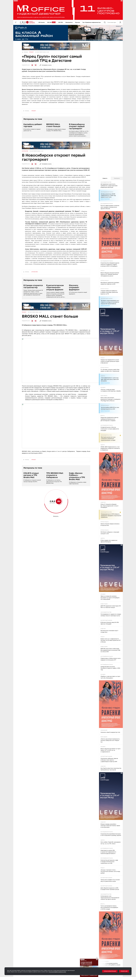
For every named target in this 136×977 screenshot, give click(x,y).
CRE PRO (60, 22)
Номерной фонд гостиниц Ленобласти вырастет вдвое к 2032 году (110, 668)
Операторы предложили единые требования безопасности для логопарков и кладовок (109, 419)
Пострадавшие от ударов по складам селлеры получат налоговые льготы (111, 614)
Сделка (103, 375)
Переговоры (104, 395)
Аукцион (103, 387)
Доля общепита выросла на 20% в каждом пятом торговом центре (110, 888)
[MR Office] (68, 10)
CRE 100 (49, 22)
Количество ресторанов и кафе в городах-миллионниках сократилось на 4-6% (109, 861)
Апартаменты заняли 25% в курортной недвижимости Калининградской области (108, 852)
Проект (103, 270)
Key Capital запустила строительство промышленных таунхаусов (111, 769)
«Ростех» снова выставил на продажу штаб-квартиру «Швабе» (111, 390)
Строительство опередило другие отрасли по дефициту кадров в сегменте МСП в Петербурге (110, 264)
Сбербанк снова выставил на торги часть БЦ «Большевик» (110, 677)
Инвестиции (104, 603)
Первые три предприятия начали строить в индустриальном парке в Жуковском (110, 361)
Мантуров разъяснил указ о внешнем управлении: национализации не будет (108, 438)
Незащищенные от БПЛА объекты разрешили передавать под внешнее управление (111, 515)
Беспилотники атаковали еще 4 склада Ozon (109, 631)
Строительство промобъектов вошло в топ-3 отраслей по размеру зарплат (111, 834)
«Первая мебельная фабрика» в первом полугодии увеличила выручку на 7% (109, 292)
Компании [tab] (117, 178)
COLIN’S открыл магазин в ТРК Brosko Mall (31, 475)
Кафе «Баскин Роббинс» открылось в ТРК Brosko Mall (77, 476)
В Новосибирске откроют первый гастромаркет (77, 126)
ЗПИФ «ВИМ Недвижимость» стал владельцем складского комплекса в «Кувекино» (110, 448)
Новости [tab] (105, 178)
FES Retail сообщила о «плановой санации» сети (110, 532)
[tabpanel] (111, 578)
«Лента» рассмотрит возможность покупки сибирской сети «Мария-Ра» (110, 740)
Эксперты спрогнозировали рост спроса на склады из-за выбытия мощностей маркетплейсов (110, 302)
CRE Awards (41, 22)
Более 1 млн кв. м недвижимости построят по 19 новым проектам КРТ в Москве (111, 640)
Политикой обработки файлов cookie (57, 971)
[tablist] (111, 178)
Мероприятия (68, 22)
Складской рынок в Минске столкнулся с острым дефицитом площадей (110, 429)
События (103, 502)
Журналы (77, 22)
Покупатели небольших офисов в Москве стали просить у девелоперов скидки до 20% (109, 760)
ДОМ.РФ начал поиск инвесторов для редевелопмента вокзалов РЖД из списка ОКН (110, 650)
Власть (103, 415)
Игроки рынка (105, 280)
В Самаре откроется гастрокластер (33, 286)
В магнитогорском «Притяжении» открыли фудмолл (55, 287)
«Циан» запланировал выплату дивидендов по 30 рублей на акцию (110, 964)
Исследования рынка (107, 191)
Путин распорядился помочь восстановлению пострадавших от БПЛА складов (109, 907)
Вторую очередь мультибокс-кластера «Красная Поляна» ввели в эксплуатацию (110, 825)
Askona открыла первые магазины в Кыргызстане (110, 524)
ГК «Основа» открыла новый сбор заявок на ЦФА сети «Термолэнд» (110, 370)
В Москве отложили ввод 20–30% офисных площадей (110, 623)
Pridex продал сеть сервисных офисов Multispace (109, 541)
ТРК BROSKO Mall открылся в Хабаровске (54, 475)
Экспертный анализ (106, 298)
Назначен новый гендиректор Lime (110, 732)
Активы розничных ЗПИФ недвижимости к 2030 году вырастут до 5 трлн (108, 195)
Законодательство (106, 182)
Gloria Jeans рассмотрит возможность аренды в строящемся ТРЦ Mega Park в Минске (110, 399)
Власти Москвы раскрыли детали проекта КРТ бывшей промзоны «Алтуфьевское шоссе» (110, 274)
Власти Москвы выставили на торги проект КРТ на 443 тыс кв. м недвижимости (110, 750)
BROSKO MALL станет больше (53, 125)
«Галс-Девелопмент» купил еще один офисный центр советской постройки (110, 379)
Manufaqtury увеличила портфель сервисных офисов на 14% (110, 283)
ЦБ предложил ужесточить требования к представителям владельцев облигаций (109, 185)
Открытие (25, 151)
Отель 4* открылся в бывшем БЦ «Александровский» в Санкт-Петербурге (110, 506)
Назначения (104, 730)
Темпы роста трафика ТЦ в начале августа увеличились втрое (110, 880)
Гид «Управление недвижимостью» (91, 22)
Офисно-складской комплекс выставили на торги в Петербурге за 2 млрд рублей (110, 597)
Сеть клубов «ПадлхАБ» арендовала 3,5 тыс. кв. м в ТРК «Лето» (111, 842)
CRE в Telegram (105, 199)
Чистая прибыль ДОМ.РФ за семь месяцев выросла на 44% (110, 408)
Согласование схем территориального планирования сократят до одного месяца (110, 897)
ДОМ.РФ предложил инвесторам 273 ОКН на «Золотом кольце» (111, 606)
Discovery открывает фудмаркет (74, 287)
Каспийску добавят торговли (33, 125)
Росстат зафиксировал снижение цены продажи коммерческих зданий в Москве (110, 207)
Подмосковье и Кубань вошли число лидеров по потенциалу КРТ (111, 659)
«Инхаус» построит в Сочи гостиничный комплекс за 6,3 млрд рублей (110, 871)
